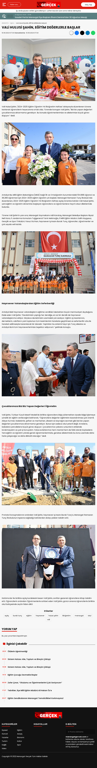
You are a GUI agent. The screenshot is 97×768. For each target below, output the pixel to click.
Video (4, 748)
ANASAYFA (5, 23)
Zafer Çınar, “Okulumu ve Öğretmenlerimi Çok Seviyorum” (35, 682)
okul (89, 615)
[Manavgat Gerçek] (49, 4)
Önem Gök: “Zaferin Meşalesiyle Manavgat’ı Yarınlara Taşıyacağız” (46, 17)
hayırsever (40, 615)
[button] (8, 16)
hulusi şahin (53, 615)
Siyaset (5, 730)
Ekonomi (20, 737)
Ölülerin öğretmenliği (17, 651)
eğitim (29, 615)
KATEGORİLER (9, 724)
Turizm (4, 741)
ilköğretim (66, 615)
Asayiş (19, 734)
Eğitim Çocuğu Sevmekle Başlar (22, 675)
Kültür (19, 741)
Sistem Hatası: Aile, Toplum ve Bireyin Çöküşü (29, 659)
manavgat (79, 615)
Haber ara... (14, 4)
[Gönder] (92, 731)
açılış (7, 615)
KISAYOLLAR (40, 724)
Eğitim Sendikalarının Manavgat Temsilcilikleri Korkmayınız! (36, 698)
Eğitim (12, 23)
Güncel (5, 734)
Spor (19, 745)
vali (48, 619)
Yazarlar (5, 737)
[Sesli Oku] (71, 33)
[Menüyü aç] (4, 4)
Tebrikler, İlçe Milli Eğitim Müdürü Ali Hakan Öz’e (30, 690)
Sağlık (4, 745)
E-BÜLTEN (71, 724)
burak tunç (17, 615)
